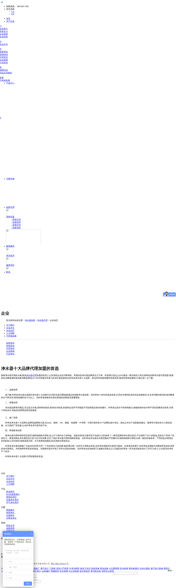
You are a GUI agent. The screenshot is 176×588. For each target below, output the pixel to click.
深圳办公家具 (108, 571)
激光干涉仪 (85, 568)
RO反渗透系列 (12, 494)
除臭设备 (95, 568)
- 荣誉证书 (16, 219)
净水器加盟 (30, 320)
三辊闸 (52, 568)
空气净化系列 (12, 502)
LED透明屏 (114, 568)
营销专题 (10, 217)
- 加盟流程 (16, 228)
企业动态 (10, 481)
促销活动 (10, 346)
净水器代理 (42, 320)
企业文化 (10, 479)
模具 (166, 568)
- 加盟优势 (16, 222)
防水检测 (124, 568)
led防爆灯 (46, 571)
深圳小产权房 (62, 568)
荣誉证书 (10, 525)
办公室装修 (74, 571)
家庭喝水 (10, 510)
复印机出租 (96, 571)
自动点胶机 (145, 568)
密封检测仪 (134, 568)
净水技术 (10, 256)
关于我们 (10, 476)
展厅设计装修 (157, 568)
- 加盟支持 (16, 225)
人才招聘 (10, 484)
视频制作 (55, 571)
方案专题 (10, 179)
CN (12, 12)
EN (12, 14)
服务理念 (10, 265)
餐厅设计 (37, 571)
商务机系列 (11, 497)
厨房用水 (10, 513)
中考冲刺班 (74, 568)
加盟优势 (10, 528)
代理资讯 (10, 348)
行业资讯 (10, 354)
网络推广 (36, 568)
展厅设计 (44, 568)
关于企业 (10, 21)
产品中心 (10, 83)
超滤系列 (10, 492)
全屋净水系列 (12, 500)
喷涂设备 (104, 568)
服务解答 (10, 246)
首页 (8, 18)
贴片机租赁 (85, 571)
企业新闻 (10, 351)
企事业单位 (11, 518)
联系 (8, 272)
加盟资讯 (10, 343)
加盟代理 (10, 207)
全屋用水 (10, 515)
